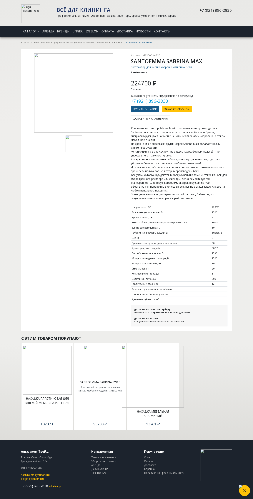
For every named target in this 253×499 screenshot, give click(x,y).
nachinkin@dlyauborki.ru (35, 475)
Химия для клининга (103, 457)
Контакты (162, 31)
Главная (25, 42)
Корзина (149, 469)
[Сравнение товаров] (226, 28)
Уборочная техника (103, 461)
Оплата (107, 31)
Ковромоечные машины (110, 42)
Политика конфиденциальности (164, 473)
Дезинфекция (99, 469)
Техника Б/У (98, 473)
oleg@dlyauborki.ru (32, 478)
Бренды (63, 31)
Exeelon (92, 31)
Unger (77, 31)
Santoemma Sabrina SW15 (100, 382)
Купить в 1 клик (145, 109)
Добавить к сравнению (150, 118)
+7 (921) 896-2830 (215, 10)
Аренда (48, 31)
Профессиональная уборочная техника (73, 42)
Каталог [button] (30, 31)
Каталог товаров (40, 42)
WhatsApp (55, 486)
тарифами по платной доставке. (171, 312)
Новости (143, 31)
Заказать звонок (176, 109)
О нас (147, 457)
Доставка (125, 31)
